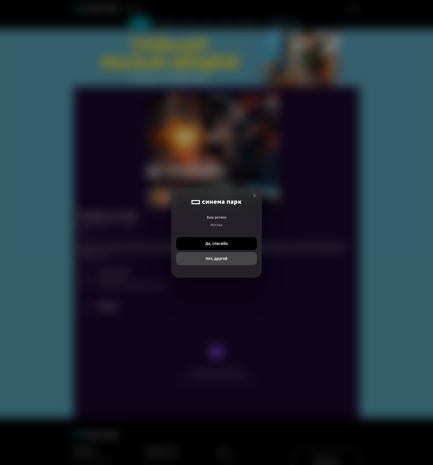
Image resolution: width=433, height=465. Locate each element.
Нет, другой (217, 258)
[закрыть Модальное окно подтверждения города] (254, 195)
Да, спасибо (216, 243)
